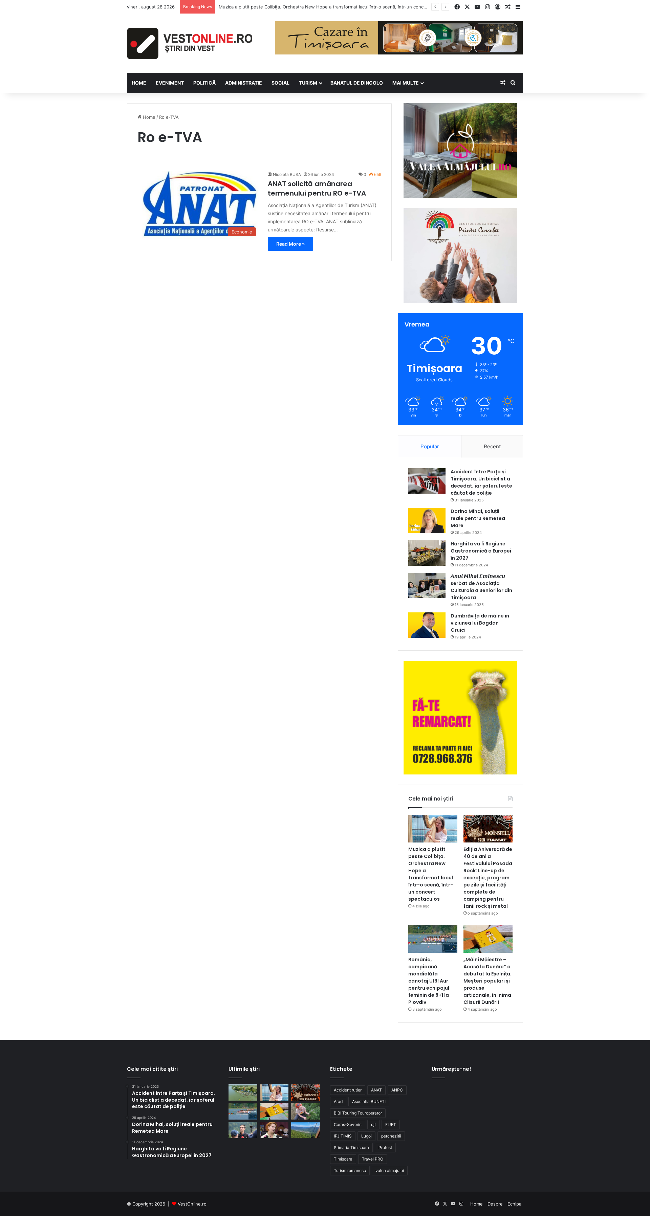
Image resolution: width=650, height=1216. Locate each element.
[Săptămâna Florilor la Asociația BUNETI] (305, 1111)
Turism (308, 83)
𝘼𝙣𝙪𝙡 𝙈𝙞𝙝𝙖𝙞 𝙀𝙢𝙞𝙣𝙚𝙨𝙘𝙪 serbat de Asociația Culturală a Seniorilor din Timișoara (481, 587)
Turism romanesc (350, 1170)
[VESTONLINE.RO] (189, 43)
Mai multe (405, 83)
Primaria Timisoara (351, 1147)
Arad (338, 1101)
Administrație (243, 83)
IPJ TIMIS (343, 1136)
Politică (204, 83)
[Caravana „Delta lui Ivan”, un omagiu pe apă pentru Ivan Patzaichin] (243, 1092)
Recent (492, 446)
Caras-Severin (348, 1124)
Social (280, 83)
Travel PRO (372, 1159)
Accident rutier (348, 1090)
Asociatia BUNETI (369, 1101)
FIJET (390, 1124)
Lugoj (366, 1136)
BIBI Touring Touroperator (358, 1113)
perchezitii (391, 1136)
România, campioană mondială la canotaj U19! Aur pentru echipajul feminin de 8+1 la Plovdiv (428, 981)
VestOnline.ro (192, 1204)
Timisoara (343, 1159)
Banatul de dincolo (356, 83)
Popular (429, 446)
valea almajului (389, 1170)
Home (148, 117)
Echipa (514, 1204)
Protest (385, 1147)
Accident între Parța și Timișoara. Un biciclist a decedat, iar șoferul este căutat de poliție (481, 482)
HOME (139, 83)
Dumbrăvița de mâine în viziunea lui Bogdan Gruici (480, 622)
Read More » (290, 244)
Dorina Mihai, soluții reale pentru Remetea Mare (478, 518)
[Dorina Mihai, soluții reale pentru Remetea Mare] (427, 520)
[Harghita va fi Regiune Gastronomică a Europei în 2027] (427, 553)
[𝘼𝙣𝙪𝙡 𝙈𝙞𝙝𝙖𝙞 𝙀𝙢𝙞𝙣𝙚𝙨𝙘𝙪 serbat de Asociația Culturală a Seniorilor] (427, 585)
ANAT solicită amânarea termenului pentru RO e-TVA (317, 188)
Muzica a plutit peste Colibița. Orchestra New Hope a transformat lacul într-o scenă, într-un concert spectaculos (337, 6)
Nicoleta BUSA (287, 174)
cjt (373, 1124)
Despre (495, 1204)
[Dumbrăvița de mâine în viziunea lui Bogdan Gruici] (427, 625)
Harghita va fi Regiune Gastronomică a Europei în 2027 (481, 550)
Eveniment (170, 83)
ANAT (376, 1090)
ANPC (397, 1090)
